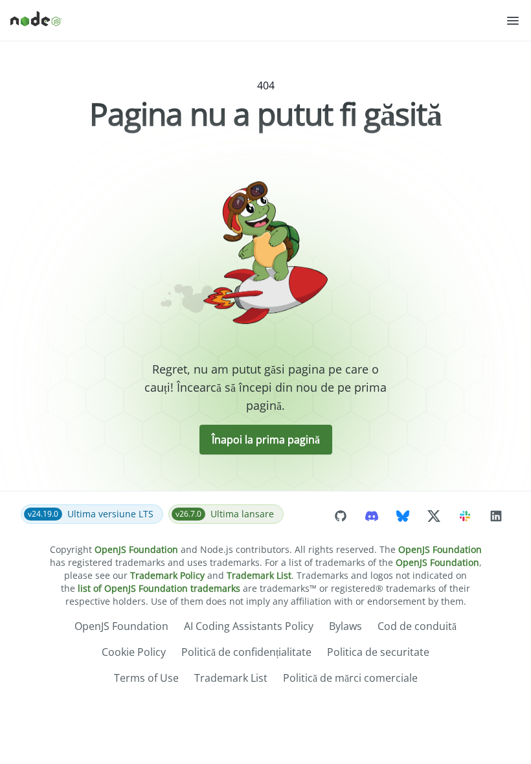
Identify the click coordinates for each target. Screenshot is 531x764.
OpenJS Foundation (136, 549)
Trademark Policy (167, 575)
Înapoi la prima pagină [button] (266, 440)
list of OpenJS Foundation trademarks (159, 588)
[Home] (257, 20)
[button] (513, 20)
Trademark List (259, 575)
